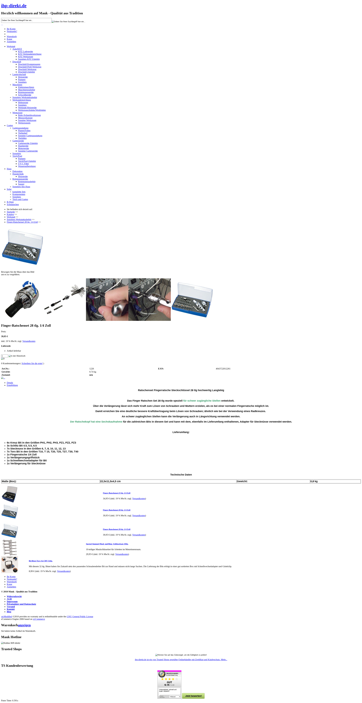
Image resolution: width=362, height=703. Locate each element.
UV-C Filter (23, 163)
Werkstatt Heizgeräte (27, 107)
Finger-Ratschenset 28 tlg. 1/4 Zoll (22, 222)
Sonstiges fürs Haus (21, 186)
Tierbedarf (22, 133)
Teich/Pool (17, 156)
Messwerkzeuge (25, 118)
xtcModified (6, 616)
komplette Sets (18, 192)
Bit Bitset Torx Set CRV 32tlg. (41, 561)
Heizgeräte (23, 77)
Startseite (11, 212)
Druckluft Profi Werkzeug (29, 67)
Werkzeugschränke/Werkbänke (32, 110)
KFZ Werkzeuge (25, 56)
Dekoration (17, 171)
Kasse (9, 39)
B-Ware (10, 202)
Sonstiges (22, 82)
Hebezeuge (23, 102)
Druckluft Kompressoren (29, 64)
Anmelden (11, 41)
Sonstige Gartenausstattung (30, 135)
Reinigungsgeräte (26, 92)
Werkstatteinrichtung (21, 100)
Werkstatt (11, 46)
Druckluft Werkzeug (27, 69)
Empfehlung (12, 385)
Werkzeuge (17, 112)
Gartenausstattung (20, 128)
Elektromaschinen (26, 87)
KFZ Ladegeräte (25, 51)
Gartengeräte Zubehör (28, 143)
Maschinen (17, 84)
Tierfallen (22, 138)
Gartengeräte (18, 141)
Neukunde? (12, 31)
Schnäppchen (13, 204)
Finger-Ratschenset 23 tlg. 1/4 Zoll (116, 493)
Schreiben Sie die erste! (32, 363)
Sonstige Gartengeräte (28, 151)
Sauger (21, 184)
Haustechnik (18, 174)
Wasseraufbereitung (27, 166)
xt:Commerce (39, 619)
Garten (10, 125)
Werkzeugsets (24, 123)
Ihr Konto (11, 29)
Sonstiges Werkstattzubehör (24, 97)
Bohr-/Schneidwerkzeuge (29, 115)
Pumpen (21, 79)
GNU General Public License (80, 616)
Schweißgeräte (24, 95)
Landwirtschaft (19, 74)
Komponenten (18, 194)
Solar (9, 189)
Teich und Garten (20, 199)
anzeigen (24, 625)
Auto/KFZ (17, 49)
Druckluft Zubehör (26, 72)
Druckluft (16, 61)
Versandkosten (28, 341)
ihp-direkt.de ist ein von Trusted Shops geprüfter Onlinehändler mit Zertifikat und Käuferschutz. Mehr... (181, 659)
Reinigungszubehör (26, 181)
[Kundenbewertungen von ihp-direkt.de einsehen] (169, 698)
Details (10, 382)
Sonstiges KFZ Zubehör (29, 59)
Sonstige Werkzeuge (27, 120)
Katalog (10, 214)
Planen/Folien (24, 130)
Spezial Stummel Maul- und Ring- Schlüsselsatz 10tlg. (107, 544)
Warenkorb (12, 36)
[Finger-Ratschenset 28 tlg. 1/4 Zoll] (181, 247)
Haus (9, 169)
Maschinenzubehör (26, 90)
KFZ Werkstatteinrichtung (29, 54)
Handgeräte (23, 146)
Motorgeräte (23, 148)
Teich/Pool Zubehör (27, 161)
